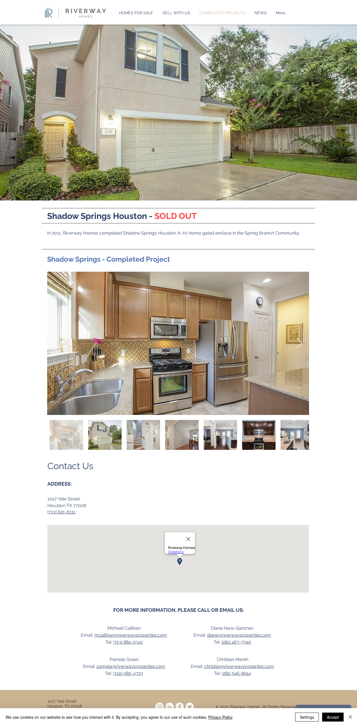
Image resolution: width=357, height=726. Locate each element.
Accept (333, 717)
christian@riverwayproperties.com (239, 666)
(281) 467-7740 (236, 642)
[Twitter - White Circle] (189, 707)
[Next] (326, 112)
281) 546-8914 (237, 673)
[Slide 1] (178, 186)
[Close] (350, 717)
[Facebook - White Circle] (179, 707)
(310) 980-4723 (128, 673)
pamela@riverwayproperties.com (131, 666)
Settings (307, 717)
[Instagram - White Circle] (159, 707)
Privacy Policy (220, 717)
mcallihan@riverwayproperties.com (130, 635)
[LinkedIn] (169, 707)
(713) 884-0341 (128, 642)
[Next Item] (299, 343)
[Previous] (30, 112)
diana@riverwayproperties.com (239, 635)
